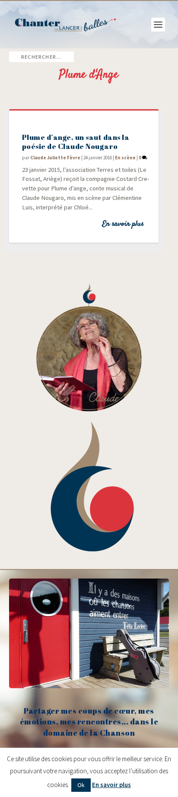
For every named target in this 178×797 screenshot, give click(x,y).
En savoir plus (123, 224)
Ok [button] (81, 785)
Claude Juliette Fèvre (55, 158)
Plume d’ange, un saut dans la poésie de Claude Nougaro (76, 141)
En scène (125, 158)
